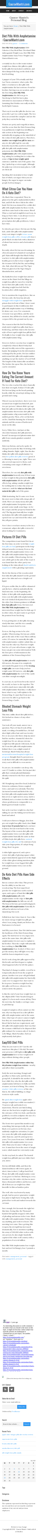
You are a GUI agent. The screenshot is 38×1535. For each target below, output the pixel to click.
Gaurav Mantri (21, 1529)
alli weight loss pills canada (11, 1453)
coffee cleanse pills (23, 237)
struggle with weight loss (12, 300)
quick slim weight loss (13, 1100)
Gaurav (15, 43)
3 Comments (23, 43)
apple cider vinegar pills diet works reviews (17, 1435)
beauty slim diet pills (9, 1444)
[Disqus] (19, 1290)
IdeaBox (20, 1532)
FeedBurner (16, 1411)
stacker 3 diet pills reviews (12, 1089)
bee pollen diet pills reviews (17, 457)
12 (19, 1472)
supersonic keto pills (9, 1439)
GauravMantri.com (19, 4)
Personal (23, 1256)
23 (4, 1478)
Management (14, 1256)
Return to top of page (19, 1527)
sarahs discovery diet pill (11, 1448)
